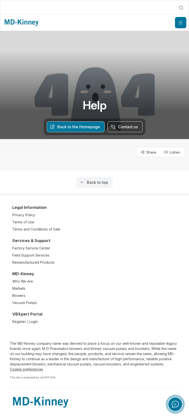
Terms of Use (23, 222)
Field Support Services (30, 255)
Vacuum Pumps (24, 303)
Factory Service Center (31, 248)
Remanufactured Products (33, 262)
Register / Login (25, 321)
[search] (181, 8)
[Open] (180, 22)
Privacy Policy (23, 215)
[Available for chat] (175, 404)
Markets (18, 288)
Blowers (18, 295)
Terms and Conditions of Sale (36, 229)
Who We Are (22, 281)
